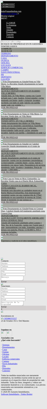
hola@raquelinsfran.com (11, 11)
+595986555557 (10, 318)
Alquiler (9, 30)
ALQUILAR (6, 51)
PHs (4, 366)
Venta (8, 27)
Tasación (10, 34)
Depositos (6, 368)
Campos (5, 361)
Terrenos (5, 345)
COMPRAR (6, 49)
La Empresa (11, 25)
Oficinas (5, 354)
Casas (4, 349)
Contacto (10, 37)
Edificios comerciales (11, 359)
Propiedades (11, 32)
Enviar (4, 281)
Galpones (6, 371)
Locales (5, 357)
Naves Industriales (9, 364)
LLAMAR (10, 23)
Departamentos (8, 347)
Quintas (5, 352)
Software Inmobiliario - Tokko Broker (16, 394)
